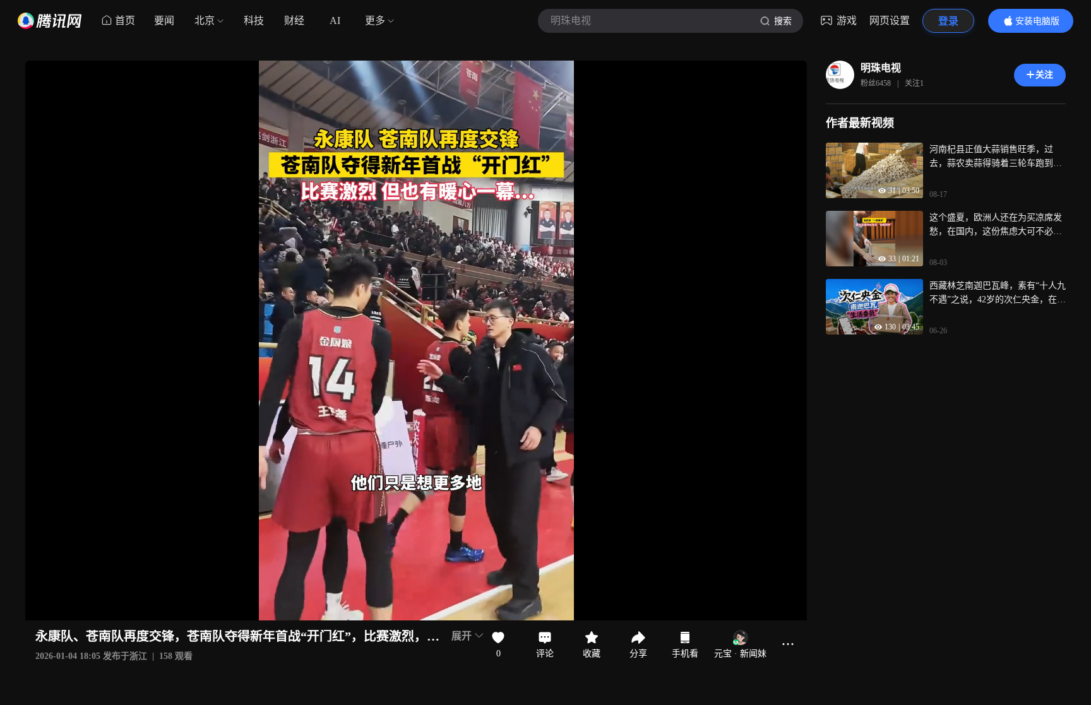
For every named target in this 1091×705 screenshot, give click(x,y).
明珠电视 (881, 67)
